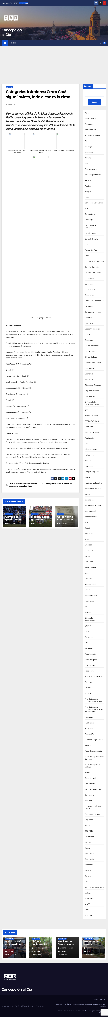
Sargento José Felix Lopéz (93, 807)
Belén (87, 197)
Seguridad (89, 820)
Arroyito (88, 158)
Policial (88, 688)
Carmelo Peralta (91, 239)
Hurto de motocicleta (93, 483)
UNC (87, 882)
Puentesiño (89, 734)
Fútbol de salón (91, 449)
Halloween (89, 455)
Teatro (87, 848)
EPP (86, 410)
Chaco (87, 244)
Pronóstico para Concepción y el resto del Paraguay (94, 709)
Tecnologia (89, 859)
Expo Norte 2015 (92, 432)
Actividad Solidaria (92, 135)
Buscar (87, 86)
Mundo (88, 590)
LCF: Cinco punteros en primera (54, 484)
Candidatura (90, 214)
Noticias (88, 612)
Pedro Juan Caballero (94, 676)
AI (86, 141)
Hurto (87, 477)
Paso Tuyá (89, 671)
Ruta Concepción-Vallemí (92, 765)
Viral (86, 910)
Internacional (90, 511)
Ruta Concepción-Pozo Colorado (94, 758)
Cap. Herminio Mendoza (91, 226)
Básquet (88, 192)
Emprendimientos (92, 391)
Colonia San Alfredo (93, 273)
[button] (100, 43)
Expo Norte (89, 427)
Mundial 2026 (90, 584)
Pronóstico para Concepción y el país (93, 700)
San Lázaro (89, 795)
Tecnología (89, 853)
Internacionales (91, 517)
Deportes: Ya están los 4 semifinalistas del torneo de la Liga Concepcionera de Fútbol (81, 1005)
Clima (87, 256)
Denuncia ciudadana (93, 312)
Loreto (87, 556)
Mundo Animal (91, 595)
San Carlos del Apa (93, 789)
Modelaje (88, 579)
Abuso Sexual (90, 118)
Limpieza (88, 545)
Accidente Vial (90, 130)
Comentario (89, 278)
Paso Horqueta (91, 660)
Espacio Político (91, 415)
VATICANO (89, 898)
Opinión (88, 631)
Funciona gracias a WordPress (12, 1006)
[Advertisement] (54, 62)
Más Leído (89, 562)
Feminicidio (89, 438)
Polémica (88, 682)
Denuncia (89, 306)
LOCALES (89, 550)
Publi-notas (89, 723)
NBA (87, 607)
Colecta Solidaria (92, 267)
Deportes (9, 87)
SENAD (88, 825)
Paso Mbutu (90, 665)
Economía (89, 374)
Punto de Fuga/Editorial (94, 740)
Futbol (87, 444)
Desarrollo (89, 323)
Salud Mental (90, 778)
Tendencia (89, 865)
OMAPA (88, 626)
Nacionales (89, 601)
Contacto (103, 999)
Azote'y (88, 186)
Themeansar (40, 1006)
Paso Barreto (90, 654)
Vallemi (87, 893)
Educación (89, 379)
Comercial (89, 284)
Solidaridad (89, 837)
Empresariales (90, 396)
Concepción (90, 289)
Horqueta (89, 466)
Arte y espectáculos (93, 175)
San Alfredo (90, 784)
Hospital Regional (92, 472)
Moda (87, 573)
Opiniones (89, 637)
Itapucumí (89, 534)
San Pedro (89, 801)
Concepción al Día (17, 989)
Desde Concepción (92, 329)
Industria (88, 494)
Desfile (87, 334)
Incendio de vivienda (93, 489)
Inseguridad (89, 500)
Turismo (88, 876)
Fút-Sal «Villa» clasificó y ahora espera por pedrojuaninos (23, 485)
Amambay (89, 152)
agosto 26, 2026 (14, 948)
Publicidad (89, 728)
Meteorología (90, 567)
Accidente (89, 124)
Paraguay (89, 648)
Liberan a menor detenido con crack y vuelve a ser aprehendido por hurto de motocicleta (81, 1011)
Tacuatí (88, 842)
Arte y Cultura (91, 169)
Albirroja (88, 147)
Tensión (88, 870)
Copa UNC (89, 295)
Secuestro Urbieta (92, 814)
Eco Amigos (89, 368)
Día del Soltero (91, 357)
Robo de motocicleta (93, 751)
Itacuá (87, 528)
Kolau (87, 539)
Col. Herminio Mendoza (94, 261)
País (86, 643)
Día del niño (89, 351)
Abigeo (87, 113)
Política (88, 693)
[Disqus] (40, 560)
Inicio (13, 43)
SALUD (88, 772)
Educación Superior (93, 385)
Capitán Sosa (90, 233)
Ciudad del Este (91, 250)
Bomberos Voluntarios (94, 203)
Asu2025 (88, 180)
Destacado (89, 340)
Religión (88, 745)
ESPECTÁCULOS (92, 421)
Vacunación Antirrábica (94, 887)
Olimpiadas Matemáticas (90, 619)
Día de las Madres (92, 346)
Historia (88, 460)
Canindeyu (89, 220)
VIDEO (87, 904)
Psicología (89, 717)
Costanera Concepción (94, 301)
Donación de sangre (93, 363)
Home (96, 999)
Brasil (87, 208)
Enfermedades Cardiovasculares (92, 403)
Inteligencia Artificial (93, 505)
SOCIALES (89, 831)
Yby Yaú (88, 915)
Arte (86, 163)
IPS (86, 522)
